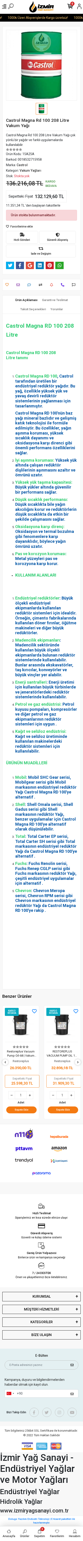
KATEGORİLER (41, 1322)
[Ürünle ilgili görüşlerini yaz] (30, 285)
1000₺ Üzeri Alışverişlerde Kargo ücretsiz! (33, 18)
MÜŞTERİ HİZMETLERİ (41, 1309)
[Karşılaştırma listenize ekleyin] (42, 285)
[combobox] (10, 1393)
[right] (78, 1062)
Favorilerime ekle (21, 226)
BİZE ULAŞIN (41, 1335)
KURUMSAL (42, 1296)
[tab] (26, 300)
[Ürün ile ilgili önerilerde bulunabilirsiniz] (75, 285)
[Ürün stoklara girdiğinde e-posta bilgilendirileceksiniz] (52, 285)
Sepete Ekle (21, 1109)
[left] (5, 1062)
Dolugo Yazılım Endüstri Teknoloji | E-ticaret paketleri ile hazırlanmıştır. (41, 1521)
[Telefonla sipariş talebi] (64, 285)
